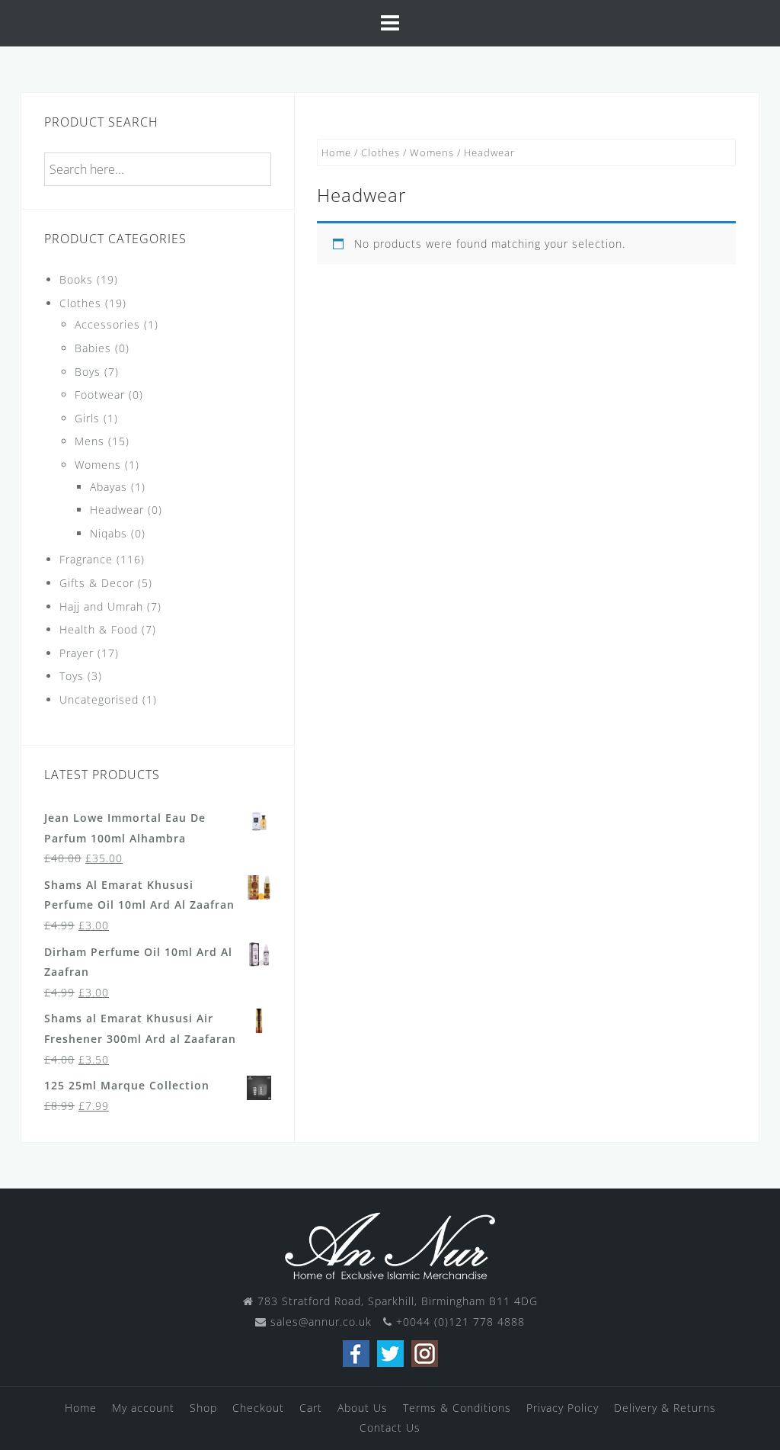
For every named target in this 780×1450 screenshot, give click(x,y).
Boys (88, 371)
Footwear (100, 394)
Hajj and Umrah (101, 606)
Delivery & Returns (665, 1407)
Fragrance (86, 559)
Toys (71, 676)
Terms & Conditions (457, 1407)
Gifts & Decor (96, 583)
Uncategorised (99, 699)
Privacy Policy (562, 1407)
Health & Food (98, 629)
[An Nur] (390, 1244)
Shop (203, 1407)
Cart (310, 1407)
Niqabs (108, 533)
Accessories (107, 324)
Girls (87, 418)
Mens (89, 441)
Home (336, 152)
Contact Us (390, 1427)
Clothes (380, 152)
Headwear (117, 509)
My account (143, 1407)
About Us (362, 1407)
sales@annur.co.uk (321, 1321)
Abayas (108, 487)
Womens (432, 152)
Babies (93, 348)
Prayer (76, 653)
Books (76, 279)
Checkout (258, 1407)
